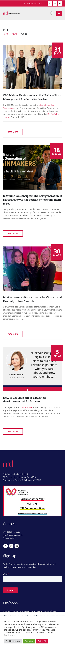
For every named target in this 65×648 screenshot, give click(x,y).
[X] (50, 3)
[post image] (32, 67)
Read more (13, 132)
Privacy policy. (9, 538)
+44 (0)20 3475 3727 (35, 3)
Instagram (11, 546)
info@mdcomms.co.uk (12, 535)
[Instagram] (55, 3)
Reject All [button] (42, 641)
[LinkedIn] (60, 3)
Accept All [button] (29, 641)
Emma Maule (26, 407)
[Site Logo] (11, 13)
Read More (9, 635)
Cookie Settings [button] (13, 641)
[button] (52, 13)
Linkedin (17, 546)
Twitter (5, 546)
